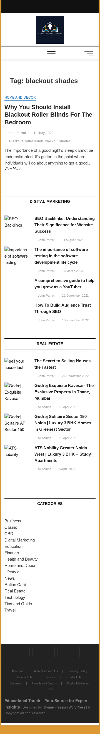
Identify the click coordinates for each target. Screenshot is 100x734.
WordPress (77, 707)
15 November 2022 (75, 320)
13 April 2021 (67, 407)
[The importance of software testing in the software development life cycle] (16, 256)
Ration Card (15, 584)
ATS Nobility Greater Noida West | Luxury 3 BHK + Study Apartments (62, 454)
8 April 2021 (66, 469)
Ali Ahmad (44, 407)
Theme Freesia (54, 707)
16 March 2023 (72, 271)
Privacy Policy (78, 671)
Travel (10, 610)
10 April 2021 (67, 438)
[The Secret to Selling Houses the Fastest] (16, 364)
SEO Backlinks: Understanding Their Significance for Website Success (64, 224)
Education (13, 546)
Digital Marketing (19, 540)
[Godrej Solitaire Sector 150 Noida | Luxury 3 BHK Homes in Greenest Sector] (16, 423)
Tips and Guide (18, 603)
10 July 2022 (43, 133)
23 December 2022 (75, 376)
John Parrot (16, 133)
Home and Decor (20, 97)
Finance (11, 552)
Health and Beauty (21, 559)
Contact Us (24, 677)
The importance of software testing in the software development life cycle (61, 256)
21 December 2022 (75, 295)
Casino (10, 527)
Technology (14, 597)
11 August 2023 (72, 240)
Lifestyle (11, 571)
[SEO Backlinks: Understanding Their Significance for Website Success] (16, 221)
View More (19, 169)
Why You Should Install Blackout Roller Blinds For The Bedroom (48, 115)
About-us (17, 671)
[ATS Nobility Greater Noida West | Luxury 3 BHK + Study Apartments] (16, 451)
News (9, 578)
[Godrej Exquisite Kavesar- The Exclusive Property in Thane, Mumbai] (16, 392)
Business (12, 520)
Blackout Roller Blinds (26, 141)
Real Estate (15, 591)
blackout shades (58, 141)
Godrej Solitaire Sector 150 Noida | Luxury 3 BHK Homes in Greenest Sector (62, 423)
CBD (8, 533)
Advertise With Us (46, 671)
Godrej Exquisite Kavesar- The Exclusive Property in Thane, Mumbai (64, 392)
